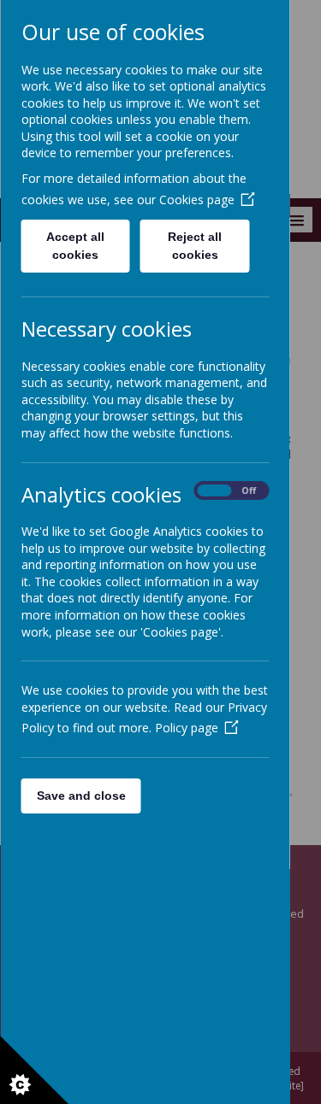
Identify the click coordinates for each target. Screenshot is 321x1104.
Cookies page (196, 199)
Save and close (80, 795)
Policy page (185, 727)
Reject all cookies (195, 245)
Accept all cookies (75, 245)
